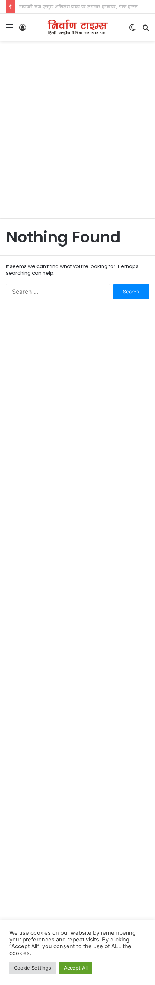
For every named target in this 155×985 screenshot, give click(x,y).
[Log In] (22, 29)
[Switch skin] (132, 29)
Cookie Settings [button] (32, 968)
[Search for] (145, 29)
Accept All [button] (76, 968)
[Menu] (9, 29)
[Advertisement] (77, 125)
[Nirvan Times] (77, 27)
